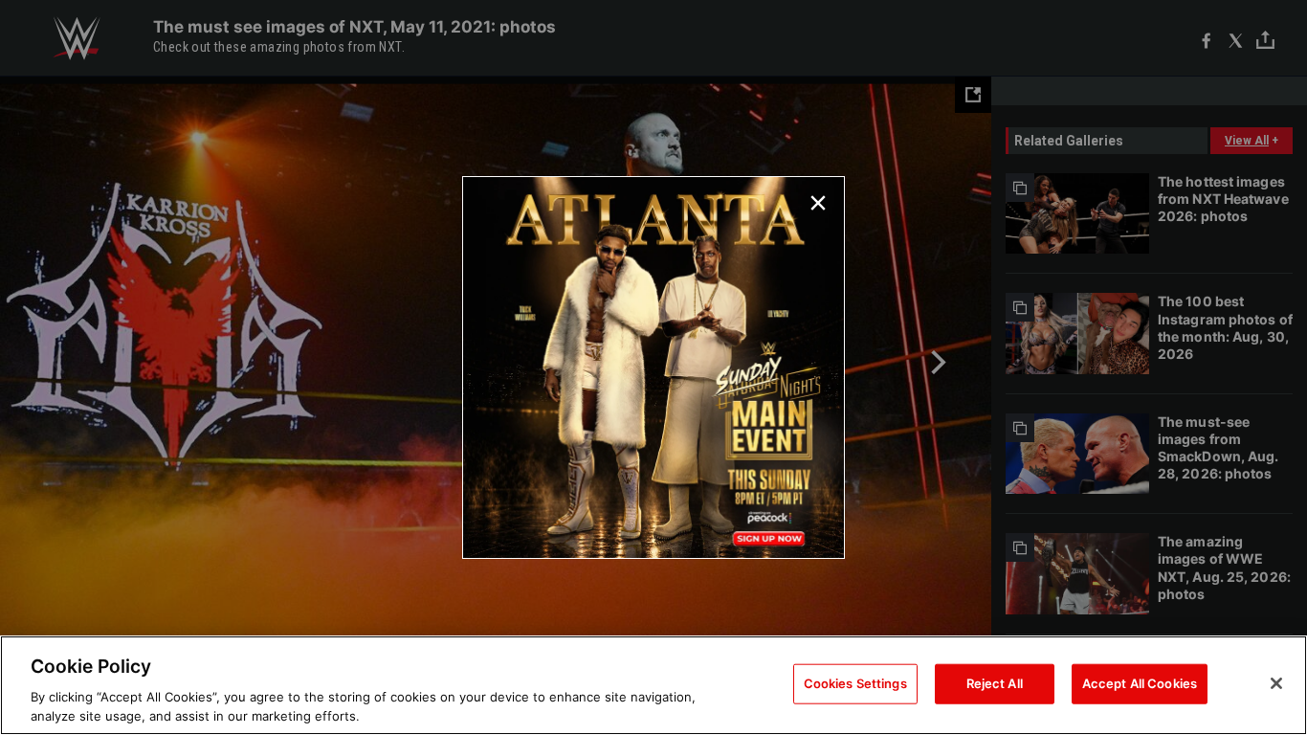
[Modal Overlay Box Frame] (653, 367)
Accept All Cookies (1139, 683)
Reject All (994, 683)
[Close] (1276, 683)
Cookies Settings (855, 683)
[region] (653, 685)
